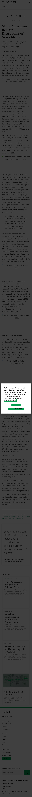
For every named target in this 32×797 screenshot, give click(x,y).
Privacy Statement (10, 400)
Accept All (16, 405)
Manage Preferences (16, 408)
